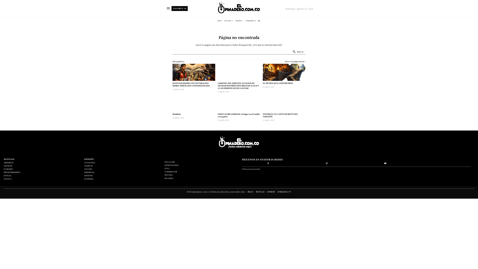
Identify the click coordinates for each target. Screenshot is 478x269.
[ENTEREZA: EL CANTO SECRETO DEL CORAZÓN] (284, 103)
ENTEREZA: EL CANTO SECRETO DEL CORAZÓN (280, 115)
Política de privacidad (251, 169)
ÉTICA (167, 168)
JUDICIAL (7, 175)
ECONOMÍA (8, 169)
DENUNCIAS (89, 172)
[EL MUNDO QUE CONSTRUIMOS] (284, 72)
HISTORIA (169, 175)
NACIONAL (169, 178)
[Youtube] (385, 163)
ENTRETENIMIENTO (12, 172)
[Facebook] (268, 163)
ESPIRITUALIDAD (172, 165)
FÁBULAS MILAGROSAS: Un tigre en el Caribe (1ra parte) (239, 115)
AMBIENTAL (9, 162)
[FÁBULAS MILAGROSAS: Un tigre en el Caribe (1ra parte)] (239, 103)
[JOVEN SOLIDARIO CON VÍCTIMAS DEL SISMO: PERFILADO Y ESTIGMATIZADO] (194, 72)
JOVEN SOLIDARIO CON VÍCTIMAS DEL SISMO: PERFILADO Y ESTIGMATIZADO (191, 84)
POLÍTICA (8, 179)
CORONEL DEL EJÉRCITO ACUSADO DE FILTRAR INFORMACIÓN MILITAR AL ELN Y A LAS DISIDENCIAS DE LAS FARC (238, 85)
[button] (259, 21)
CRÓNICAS (88, 166)
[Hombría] (194, 103)
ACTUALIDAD (89, 162)
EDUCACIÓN (170, 162)
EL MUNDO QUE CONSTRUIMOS (278, 83)
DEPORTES (8, 166)
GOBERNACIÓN (171, 171)
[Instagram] (327, 163)
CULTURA (88, 169)
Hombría (177, 114)
